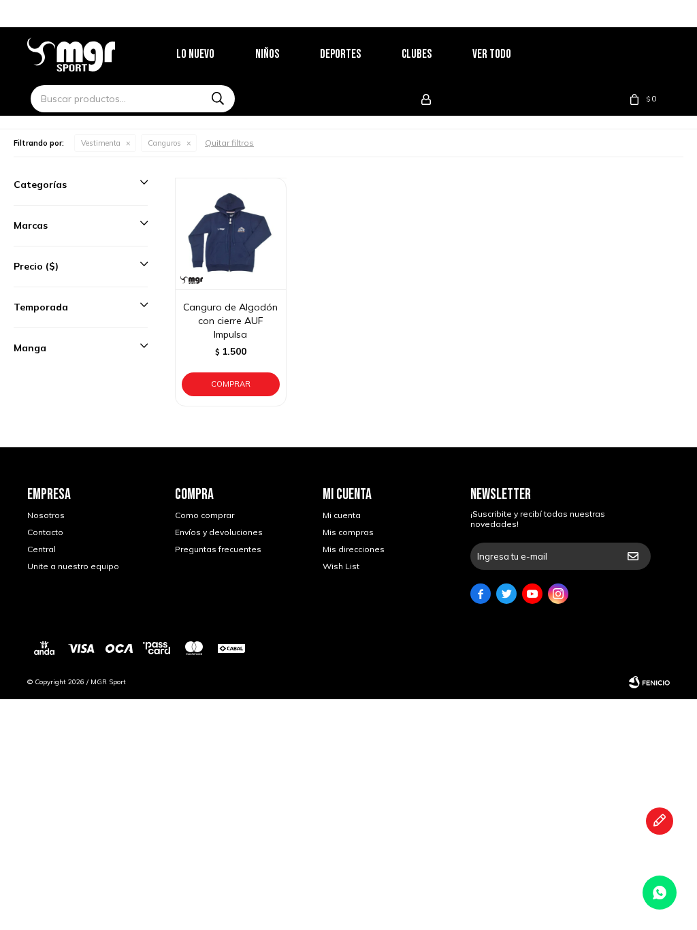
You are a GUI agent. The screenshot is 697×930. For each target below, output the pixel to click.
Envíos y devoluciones (219, 532)
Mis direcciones (354, 549)
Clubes (417, 54)
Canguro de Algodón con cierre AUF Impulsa (230, 320)
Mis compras (348, 532)
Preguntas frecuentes (218, 549)
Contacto (45, 532)
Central (41, 549)
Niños (267, 54)
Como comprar (204, 515)
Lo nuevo (195, 54)
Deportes (340, 54)
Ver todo (491, 54)
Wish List (341, 566)
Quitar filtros (229, 143)
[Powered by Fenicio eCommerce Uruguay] (649, 682)
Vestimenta (100, 143)
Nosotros (46, 515)
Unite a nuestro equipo (73, 566)
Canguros (164, 143)
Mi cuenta (342, 515)
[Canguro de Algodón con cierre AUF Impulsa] (231, 233)
